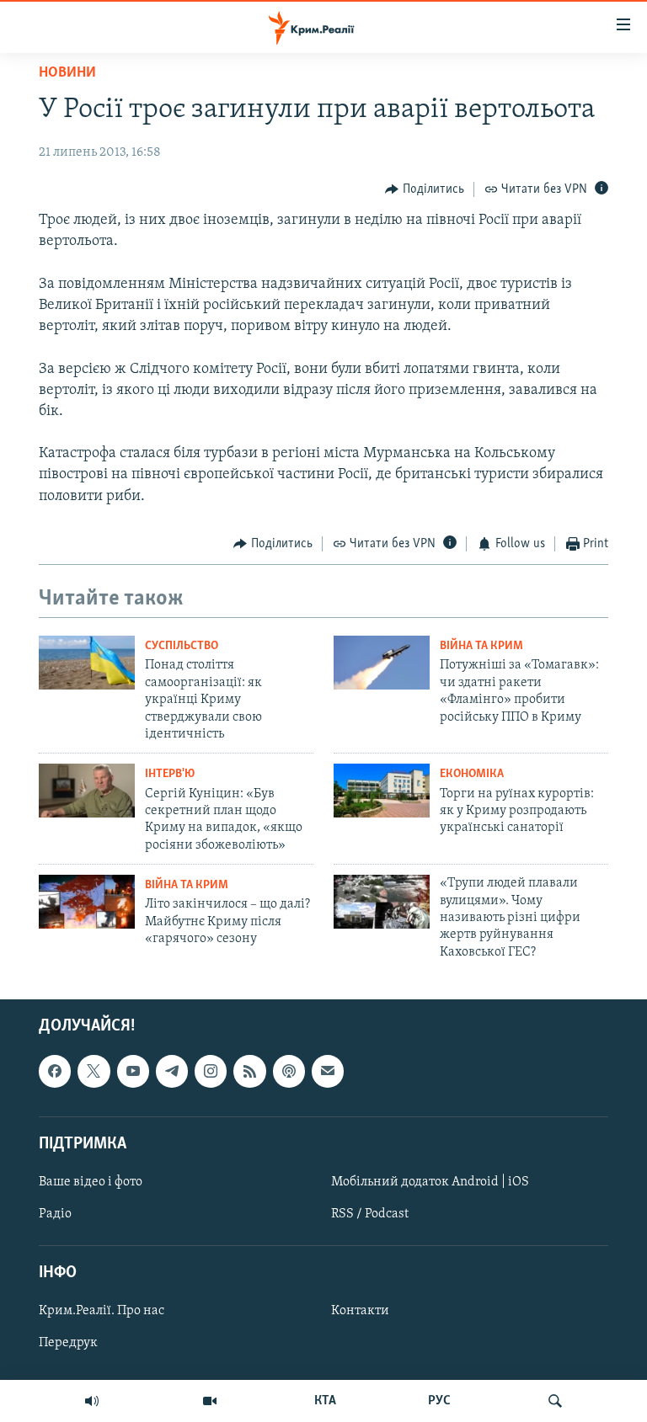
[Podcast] (289, 1071)
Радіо (55, 1214)
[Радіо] (92, 1401)
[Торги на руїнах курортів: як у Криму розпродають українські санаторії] (382, 791)
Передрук (68, 1343)
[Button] (424, 189)
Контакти (360, 1311)
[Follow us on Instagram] (211, 1071)
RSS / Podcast (370, 1214)
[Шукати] (555, 1401)
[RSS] (249, 1071)
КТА (325, 1401)
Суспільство (181, 646)
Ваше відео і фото (90, 1182)
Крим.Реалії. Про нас (101, 1311)
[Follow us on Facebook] (55, 1071)
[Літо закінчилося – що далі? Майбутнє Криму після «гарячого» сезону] (87, 902)
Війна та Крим (481, 646)
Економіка (472, 774)
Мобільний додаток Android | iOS (430, 1182)
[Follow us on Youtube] (133, 1071)
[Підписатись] (328, 1071)
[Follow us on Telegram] (172, 1071)
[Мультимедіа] (209, 1401)
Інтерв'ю (170, 774)
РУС (439, 1401)
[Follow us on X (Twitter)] (94, 1071)
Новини (67, 73)
